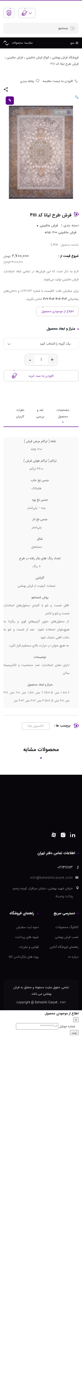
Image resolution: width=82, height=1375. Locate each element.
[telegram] (20, 89)
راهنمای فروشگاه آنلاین (64, 946)
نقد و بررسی (40, 413)
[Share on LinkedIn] (13, 89)
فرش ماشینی (15, 57)
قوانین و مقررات (29, 946)
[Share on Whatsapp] (26, 89)
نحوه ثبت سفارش (27, 927)
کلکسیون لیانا (36, 726)
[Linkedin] (72, 835)
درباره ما (73, 956)
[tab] (62, 413)
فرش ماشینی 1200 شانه (60, 232)
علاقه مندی (27, 81)
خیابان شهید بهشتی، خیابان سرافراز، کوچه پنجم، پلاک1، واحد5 (42, 892)
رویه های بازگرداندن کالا (24, 956)
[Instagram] (63, 835)
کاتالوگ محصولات (67, 927)
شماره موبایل (67, 1026)
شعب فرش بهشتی (67, 937)
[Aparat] (53, 835)
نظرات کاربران (20, 413)
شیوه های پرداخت (27, 937)
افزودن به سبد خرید (41, 375)
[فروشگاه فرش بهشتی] (61, 12)
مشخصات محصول (62, 413)
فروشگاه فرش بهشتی (65, 57)
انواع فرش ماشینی (37, 57)
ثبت (74, 1032)
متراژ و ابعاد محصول (60, 328)
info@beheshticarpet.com (51, 877)
